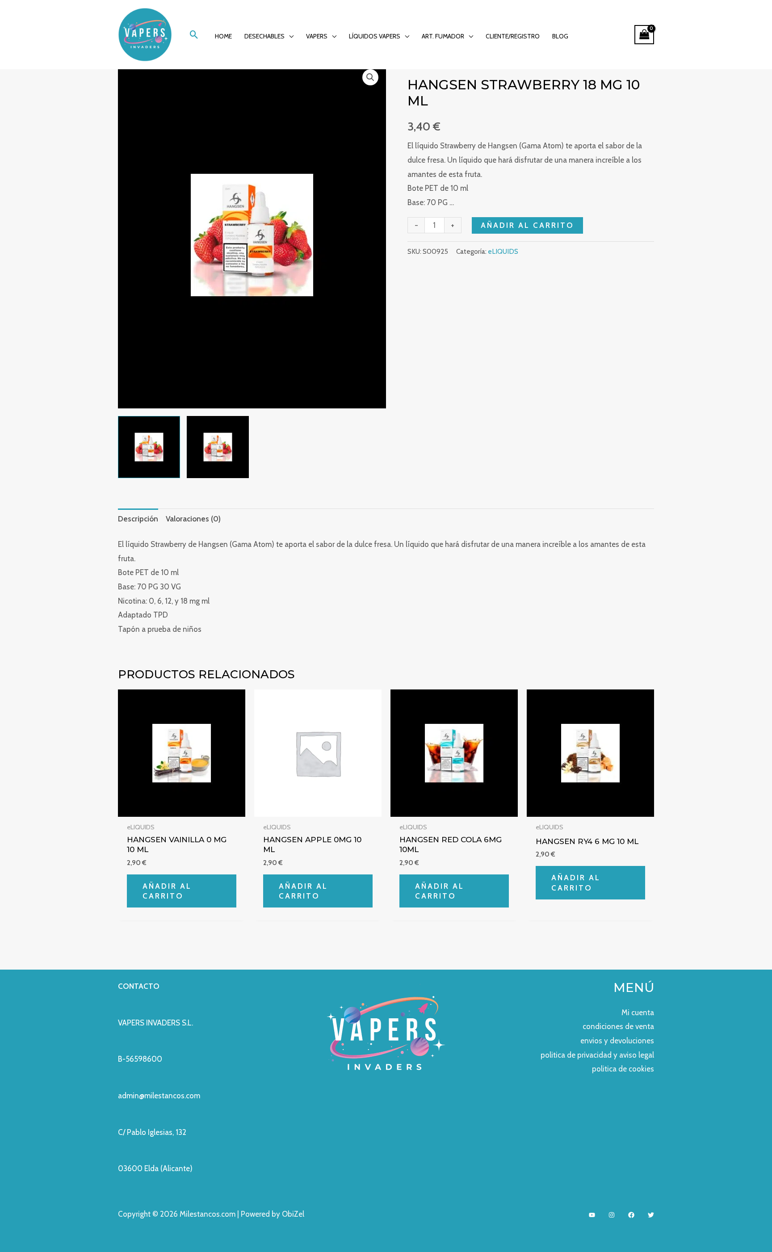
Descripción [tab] (138, 518)
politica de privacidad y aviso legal (597, 1054)
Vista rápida (181, 808)
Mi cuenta (637, 1012)
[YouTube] (592, 1215)
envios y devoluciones (617, 1040)
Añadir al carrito (527, 225)
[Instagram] (611, 1215)
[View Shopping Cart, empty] (644, 34)
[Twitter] (651, 1215)
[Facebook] (631, 1215)
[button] (194, 34)
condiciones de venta (618, 1026)
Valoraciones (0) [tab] (193, 518)
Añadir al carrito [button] (167, 891)
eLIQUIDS (503, 251)
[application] (289, 36)
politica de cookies (623, 1068)
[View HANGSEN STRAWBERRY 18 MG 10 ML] (149, 447)
